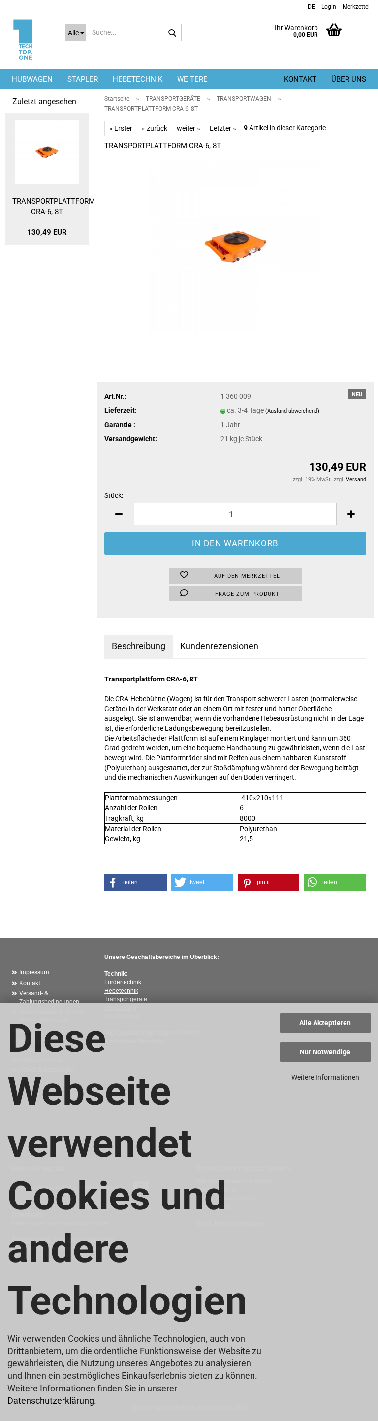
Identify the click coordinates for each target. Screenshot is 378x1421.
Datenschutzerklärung (50, 1400)
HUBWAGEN (32, 79)
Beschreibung (138, 646)
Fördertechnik (122, 982)
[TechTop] (25, 40)
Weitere (192, 79)
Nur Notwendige (325, 1052)
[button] (309, 6)
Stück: (113, 495)
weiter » (188, 128)
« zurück (154, 128)
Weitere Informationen (325, 1077)
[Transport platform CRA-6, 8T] (235, 245)
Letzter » (223, 128)
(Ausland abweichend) (292, 411)
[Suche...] (172, 33)
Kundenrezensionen (219, 646)
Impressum (34, 972)
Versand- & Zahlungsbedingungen (49, 997)
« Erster (120, 128)
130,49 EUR (47, 232)
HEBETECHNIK (137, 79)
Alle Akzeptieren (325, 1023)
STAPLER (82, 79)
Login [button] (328, 6)
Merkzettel (355, 6)
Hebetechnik (121, 991)
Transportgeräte (125, 999)
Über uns (348, 79)
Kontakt (300, 79)
